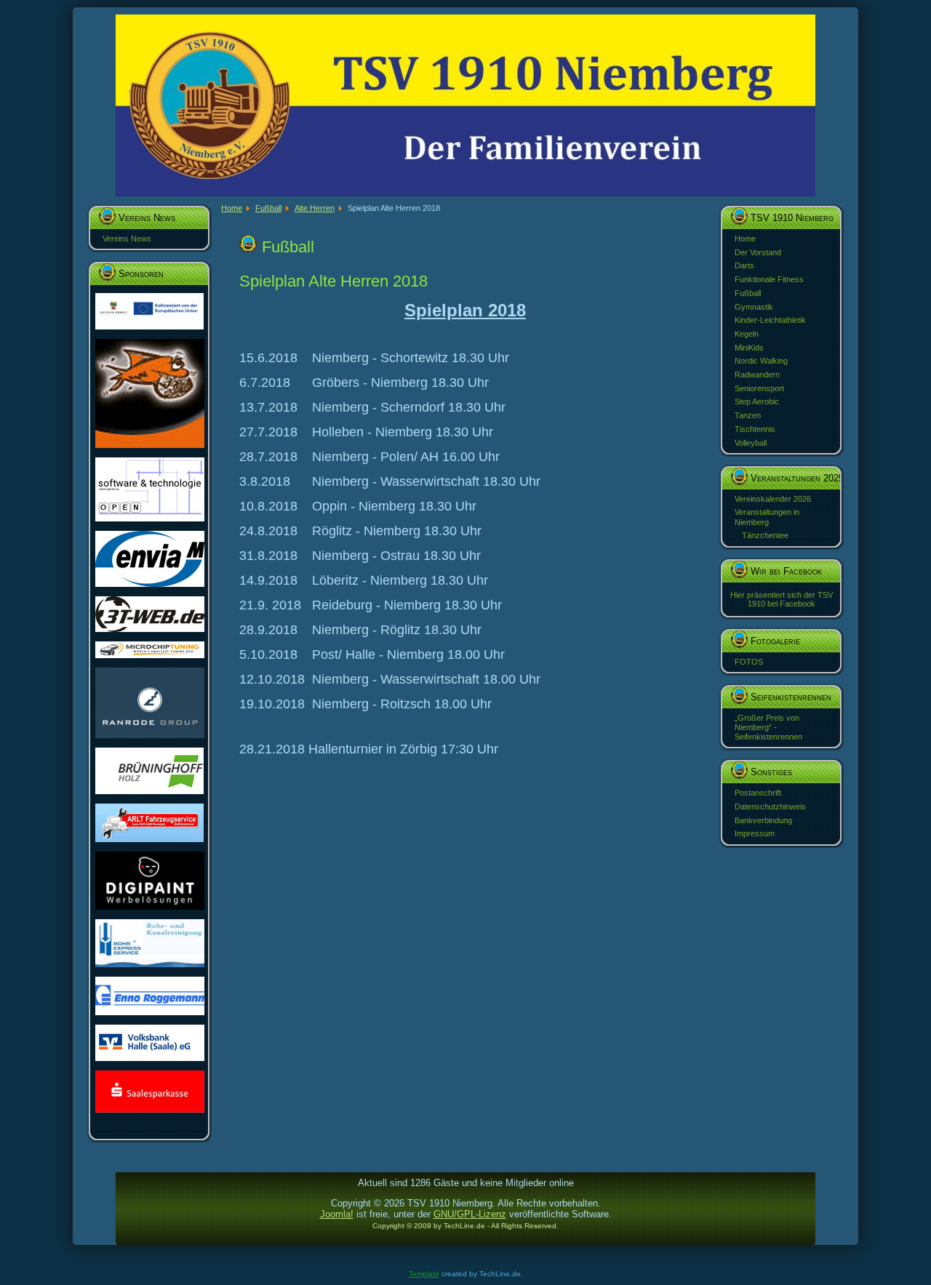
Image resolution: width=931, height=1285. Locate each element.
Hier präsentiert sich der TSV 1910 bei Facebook (781, 599)
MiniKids (749, 347)
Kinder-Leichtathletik (770, 320)
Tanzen (748, 415)
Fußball (748, 293)
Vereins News (127, 238)
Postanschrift (758, 792)
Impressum (755, 833)
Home (745, 238)
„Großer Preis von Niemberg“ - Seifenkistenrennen (768, 727)
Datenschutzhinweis (770, 806)
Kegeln (747, 333)
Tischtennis (755, 429)
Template (424, 1274)
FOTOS (749, 661)
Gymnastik (754, 307)
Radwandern (757, 374)
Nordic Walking (761, 360)
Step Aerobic (757, 401)
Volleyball (751, 443)
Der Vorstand (758, 252)
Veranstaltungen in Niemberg (767, 517)
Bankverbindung (763, 820)
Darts (744, 265)
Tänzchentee (765, 535)
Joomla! (336, 1214)
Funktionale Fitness (769, 279)
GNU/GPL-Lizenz (469, 1214)
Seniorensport (759, 388)
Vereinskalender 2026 (773, 499)
